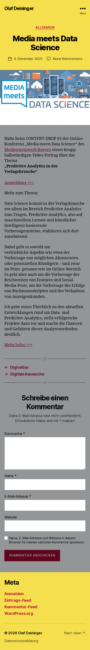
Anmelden (14, 593)
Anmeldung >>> (19, 182)
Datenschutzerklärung (21, 641)
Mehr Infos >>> (18, 345)
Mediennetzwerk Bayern (27, 149)
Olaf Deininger (19, 8)
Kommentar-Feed (20, 607)
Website (10, 517)
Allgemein (45, 27)
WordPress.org (18, 613)
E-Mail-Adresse (17, 497)
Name (10, 476)
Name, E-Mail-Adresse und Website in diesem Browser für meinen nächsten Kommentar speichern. (47, 540)
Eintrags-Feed (17, 600)
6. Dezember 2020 (28, 59)
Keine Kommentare (67, 59)
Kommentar (14, 434)
